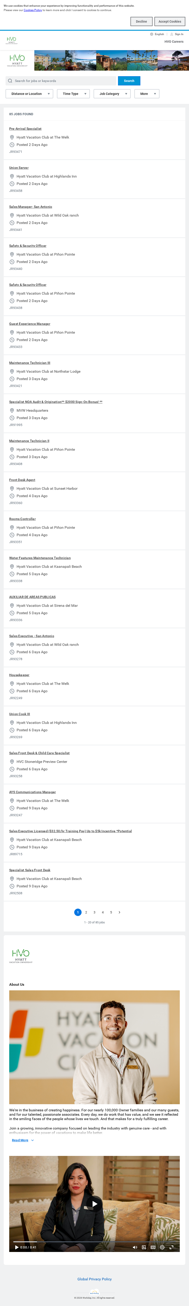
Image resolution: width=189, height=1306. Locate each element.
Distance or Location (27, 94)
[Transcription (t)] (144, 1247)
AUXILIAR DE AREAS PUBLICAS (32, 597)
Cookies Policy (33, 10)
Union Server (19, 167)
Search (129, 81)
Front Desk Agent (22, 480)
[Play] (16, 1247)
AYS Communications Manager (32, 792)
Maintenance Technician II (29, 441)
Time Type (70, 94)
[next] (119, 912)
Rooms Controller (22, 519)
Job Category (109, 94)
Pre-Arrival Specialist (25, 128)
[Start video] (94, 1204)
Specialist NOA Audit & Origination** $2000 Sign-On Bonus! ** (55, 402)
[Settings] (162, 1247)
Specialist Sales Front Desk (29, 870)
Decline (141, 21)
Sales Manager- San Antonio (30, 207)
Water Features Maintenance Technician (40, 558)
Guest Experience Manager (29, 324)
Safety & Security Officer (27, 246)
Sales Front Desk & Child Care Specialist (39, 753)
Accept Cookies (170, 21)
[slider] (135, 1247)
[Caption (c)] (153, 1247)
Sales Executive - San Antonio (31, 636)
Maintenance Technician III (29, 363)
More (144, 94)
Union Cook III (19, 714)
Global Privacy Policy (94, 1279)
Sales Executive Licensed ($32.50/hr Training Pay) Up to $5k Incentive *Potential (70, 831)
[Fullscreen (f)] (171, 1247)
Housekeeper (19, 675)
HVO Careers (174, 41)
